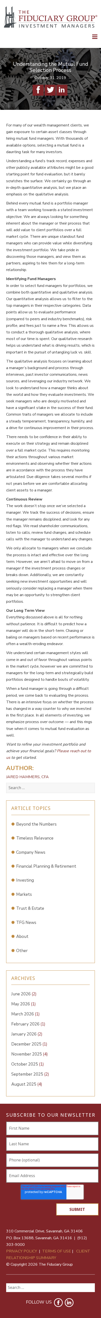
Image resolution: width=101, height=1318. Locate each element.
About (22, 936)
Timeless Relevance (34, 838)
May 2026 (23, 1004)
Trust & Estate (30, 908)
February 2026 (28, 1024)
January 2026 (26, 1034)
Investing (25, 880)
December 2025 (29, 1044)
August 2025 (26, 1084)
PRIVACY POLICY (21, 1251)
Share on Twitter (50, 90)
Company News (30, 852)
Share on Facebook (38, 90)
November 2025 (29, 1054)
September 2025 (30, 1074)
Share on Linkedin (61, 90)
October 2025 (27, 1064)
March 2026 (25, 1014)
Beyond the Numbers (36, 824)
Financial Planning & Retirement (46, 866)
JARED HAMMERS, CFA (27, 777)
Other (22, 951)
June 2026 (24, 994)
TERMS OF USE (56, 1251)
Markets (24, 894)
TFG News (26, 922)
